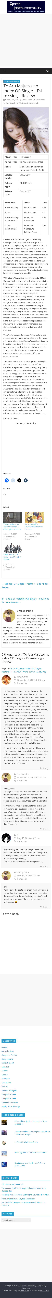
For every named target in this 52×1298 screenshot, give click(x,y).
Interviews (6, 1078)
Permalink (22, 683)
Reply (45, 768)
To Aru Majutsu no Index (30, 103)
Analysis (5, 1047)
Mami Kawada (11, 103)
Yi (17, 834)
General (5, 1074)
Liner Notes (6, 1082)
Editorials (5, 1067)
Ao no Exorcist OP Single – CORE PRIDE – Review (12, 557)
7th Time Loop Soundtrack (12, 1184)
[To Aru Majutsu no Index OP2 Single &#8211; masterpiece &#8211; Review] (12, 517)
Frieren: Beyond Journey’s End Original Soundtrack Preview (25, 1195)
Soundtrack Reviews (12, 81)
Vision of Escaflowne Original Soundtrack (18, 1199)
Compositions (7, 1059)
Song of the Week (9, 1094)
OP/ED (19, 103)
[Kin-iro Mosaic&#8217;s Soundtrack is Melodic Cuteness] (34, 517)
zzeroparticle (27, 100)
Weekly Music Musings (11, 1106)
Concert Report (8, 1063)
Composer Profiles (9, 1055)
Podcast (5, 1086)
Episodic (5, 1071)
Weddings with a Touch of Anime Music (31, 1152)
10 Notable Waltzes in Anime (26, 1142)
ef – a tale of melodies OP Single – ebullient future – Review (25, 600)
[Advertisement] (26, 40)
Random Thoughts (9, 1090)
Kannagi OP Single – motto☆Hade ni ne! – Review (25, 585)
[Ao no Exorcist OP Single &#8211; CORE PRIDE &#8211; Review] (12, 547)
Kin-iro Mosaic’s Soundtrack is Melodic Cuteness (34, 526)
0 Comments (40, 100)
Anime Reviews (8, 1051)
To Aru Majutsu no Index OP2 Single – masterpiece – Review (12, 526)
